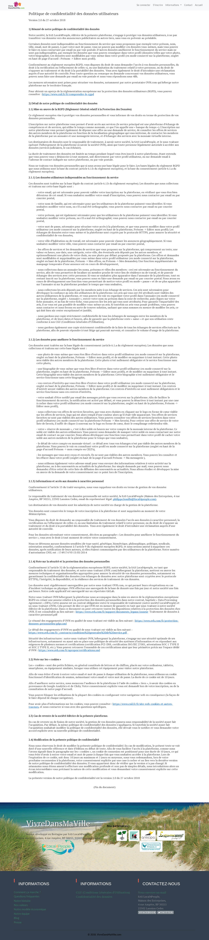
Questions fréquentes (26, 896)
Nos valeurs (21, 905)
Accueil (199, 5)
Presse (18, 922)
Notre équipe (22, 914)
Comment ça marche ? (27, 892)
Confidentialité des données (94, 897)
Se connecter (143, 5)
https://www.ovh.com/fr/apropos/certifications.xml (69, 650)
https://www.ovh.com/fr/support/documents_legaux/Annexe (112, 611)
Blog (16, 918)
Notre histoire (22, 901)
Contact (188, 5)
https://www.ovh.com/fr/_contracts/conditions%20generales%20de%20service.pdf (78, 632)
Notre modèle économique (30, 909)
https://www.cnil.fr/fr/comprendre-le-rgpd (68, 94)
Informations (172, 5)
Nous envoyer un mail (152, 892)
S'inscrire (158, 5)
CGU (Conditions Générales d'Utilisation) (103, 892)
